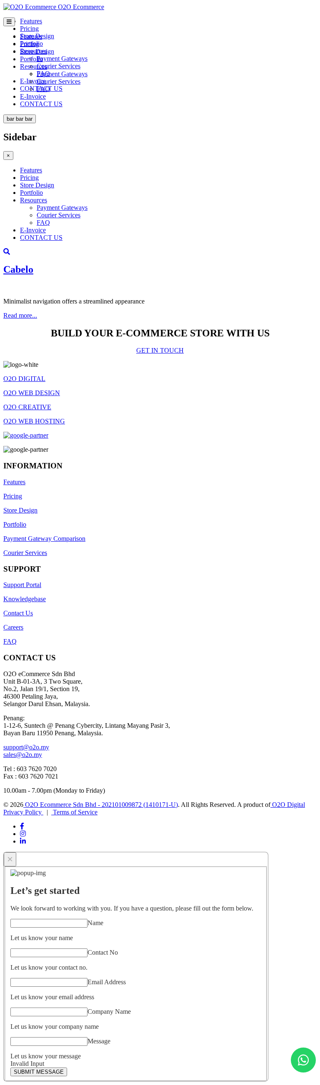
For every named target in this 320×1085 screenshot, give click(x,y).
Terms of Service (74, 812)
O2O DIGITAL (24, 378)
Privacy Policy (23, 812)
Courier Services (58, 66)
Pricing (29, 28)
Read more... (20, 315)
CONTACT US (41, 103)
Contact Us (18, 613)
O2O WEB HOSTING (34, 421)
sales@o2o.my (22, 754)
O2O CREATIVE (27, 407)
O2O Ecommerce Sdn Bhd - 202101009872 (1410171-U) (100, 804)
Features (31, 21)
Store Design (37, 51)
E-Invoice (33, 81)
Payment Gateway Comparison (44, 538)
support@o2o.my (26, 747)
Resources (33, 66)
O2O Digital (287, 804)
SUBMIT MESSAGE (39, 1072)
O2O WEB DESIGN (31, 392)
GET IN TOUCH (160, 350)
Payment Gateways (62, 58)
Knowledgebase (24, 598)
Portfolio (31, 58)
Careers (13, 627)
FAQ (43, 88)
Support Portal (22, 584)
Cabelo (18, 269)
